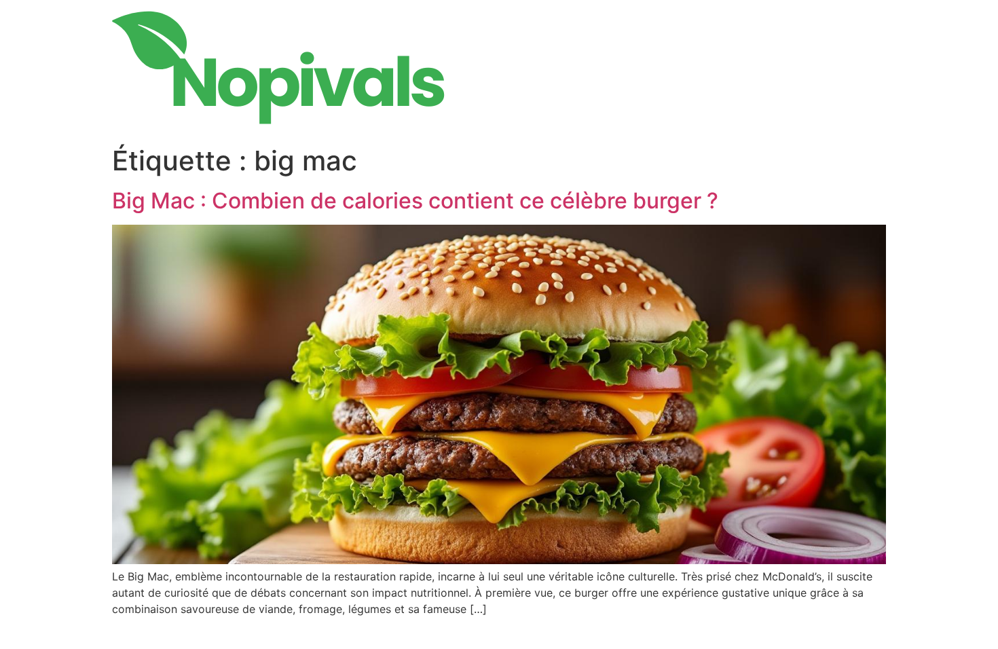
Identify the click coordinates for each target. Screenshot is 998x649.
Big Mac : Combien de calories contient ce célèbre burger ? (415, 200)
